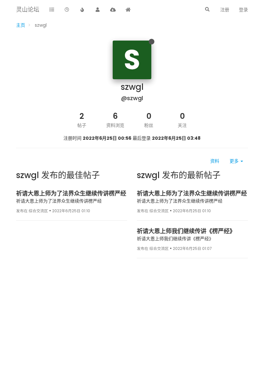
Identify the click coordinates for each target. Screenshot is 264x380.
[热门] (82, 10)
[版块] (52, 10)
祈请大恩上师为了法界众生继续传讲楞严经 (71, 193)
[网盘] (113, 10)
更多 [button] (235, 161)
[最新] (67, 10)
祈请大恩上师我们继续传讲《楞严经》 (186, 231)
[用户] (98, 10)
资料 (214, 161)
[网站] (128, 10)
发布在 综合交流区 (32, 211)
